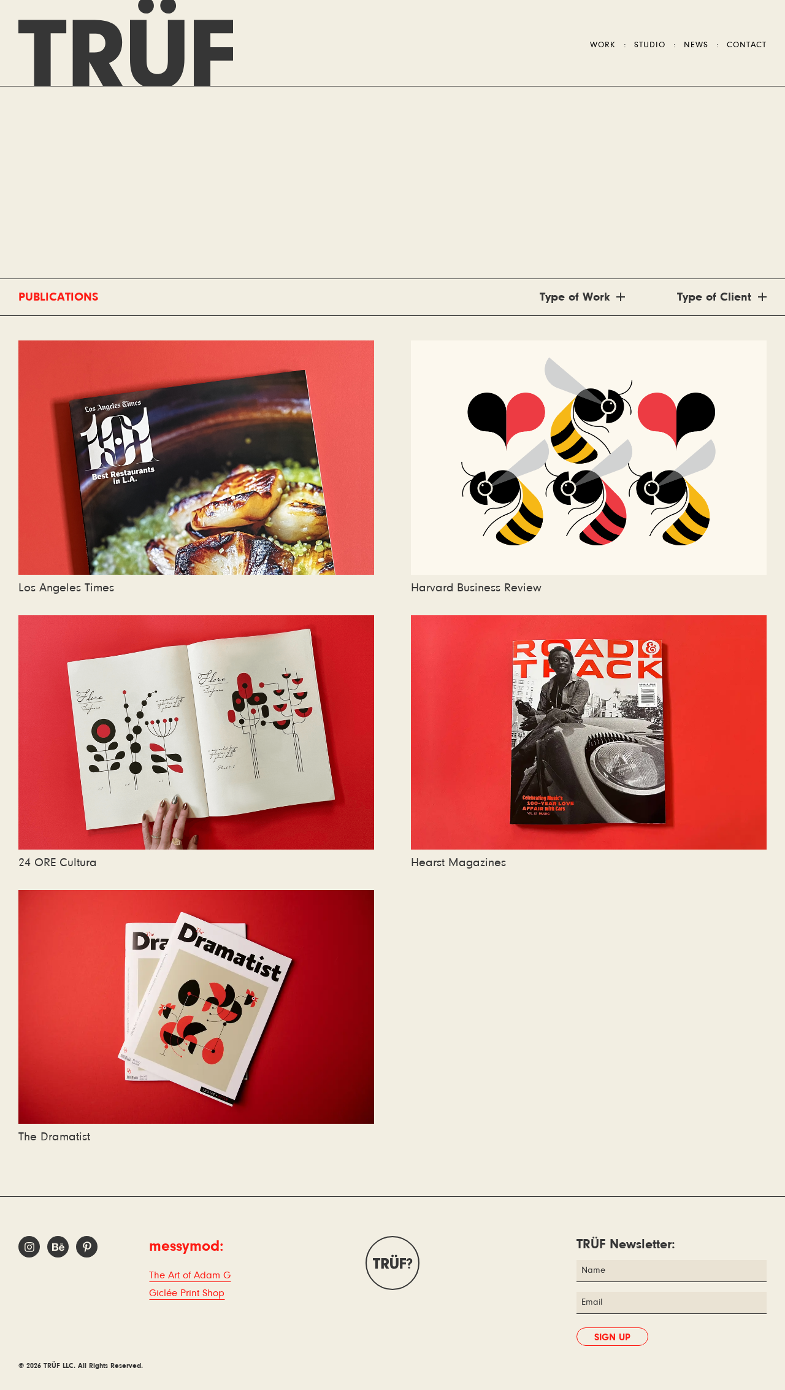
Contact (747, 45)
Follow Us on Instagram (29, 1247)
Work (603, 45)
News (696, 45)
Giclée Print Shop (186, 1293)
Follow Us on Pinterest (87, 1247)
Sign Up (612, 1338)
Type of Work (575, 297)
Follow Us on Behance (58, 1247)
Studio (649, 45)
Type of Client (714, 297)
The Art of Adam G (190, 1275)
